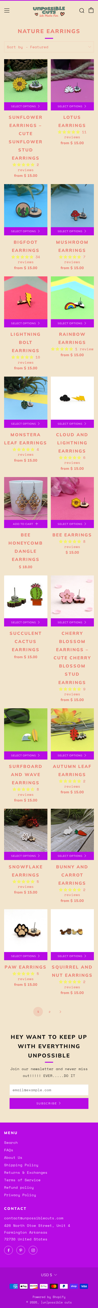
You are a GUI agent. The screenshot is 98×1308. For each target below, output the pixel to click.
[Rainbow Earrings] (72, 297)
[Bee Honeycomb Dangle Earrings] (25, 498)
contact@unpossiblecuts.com (33, 1218)
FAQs (8, 1150)
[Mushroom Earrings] (72, 205)
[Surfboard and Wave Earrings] (25, 729)
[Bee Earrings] (72, 498)
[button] (25, 164)
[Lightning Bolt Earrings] (25, 297)
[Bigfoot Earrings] (25, 205)
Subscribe (46, 1103)
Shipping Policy (21, 1165)
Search (11, 1142)
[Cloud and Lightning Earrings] (72, 398)
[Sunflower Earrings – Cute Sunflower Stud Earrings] (25, 80)
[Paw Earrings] (25, 930)
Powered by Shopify (49, 1297)
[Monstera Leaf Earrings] (25, 398)
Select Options (23, 106)
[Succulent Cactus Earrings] (25, 597)
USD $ (46, 1275)
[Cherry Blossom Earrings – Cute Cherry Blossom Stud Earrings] (72, 597)
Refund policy (19, 1187)
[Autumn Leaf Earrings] (72, 729)
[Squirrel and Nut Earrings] (72, 930)
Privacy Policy (20, 1195)
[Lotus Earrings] (72, 80)
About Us (13, 1157)
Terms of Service (22, 1180)
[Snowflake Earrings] (25, 830)
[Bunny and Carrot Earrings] (72, 830)
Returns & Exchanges (25, 1172)
